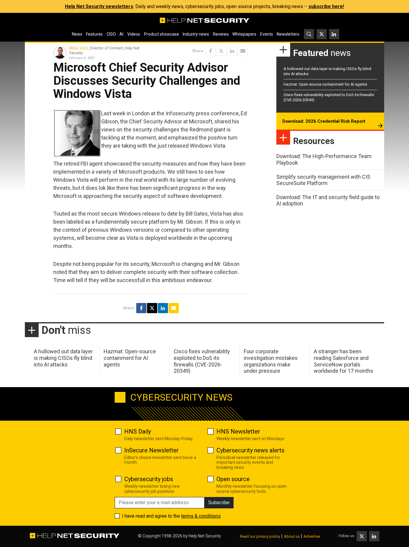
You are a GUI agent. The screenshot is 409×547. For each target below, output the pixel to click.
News (77, 34)
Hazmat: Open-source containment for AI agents (325, 84)
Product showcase (161, 34)
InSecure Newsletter (151, 450)
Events (266, 34)
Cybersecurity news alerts (250, 450)
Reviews (221, 34)
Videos (133, 34)
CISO (111, 34)
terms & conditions (201, 516)
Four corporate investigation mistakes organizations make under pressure (271, 361)
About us (292, 536)
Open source (233, 479)
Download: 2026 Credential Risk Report (323, 121)
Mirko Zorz (78, 48)
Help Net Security (205, 536)
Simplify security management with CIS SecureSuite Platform (323, 180)
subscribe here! (326, 6)
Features (94, 34)
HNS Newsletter (238, 431)
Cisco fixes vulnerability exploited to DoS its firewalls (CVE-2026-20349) (202, 361)
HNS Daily (137, 431)
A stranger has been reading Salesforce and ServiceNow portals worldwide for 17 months (343, 361)
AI (121, 34)
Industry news (196, 34)
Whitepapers (244, 34)
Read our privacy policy (260, 536)
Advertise (312, 536)
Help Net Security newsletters (99, 6)
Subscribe (219, 502)
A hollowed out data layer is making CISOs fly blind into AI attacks (63, 357)
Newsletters (288, 34)
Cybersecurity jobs (148, 479)
